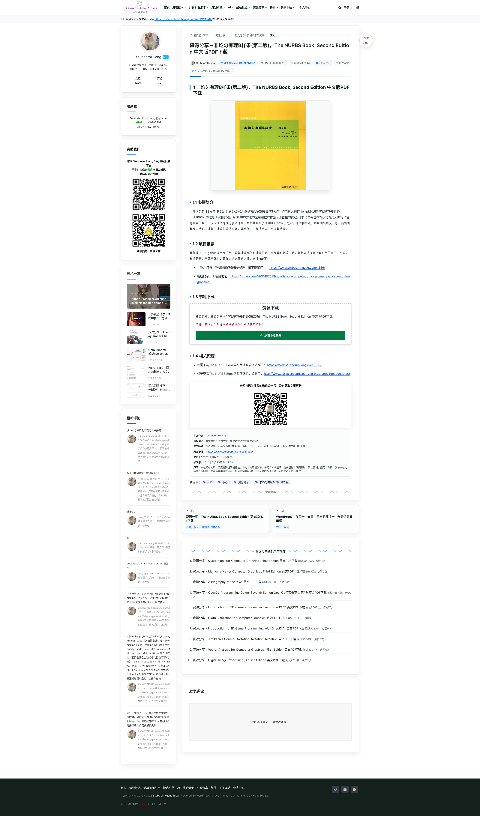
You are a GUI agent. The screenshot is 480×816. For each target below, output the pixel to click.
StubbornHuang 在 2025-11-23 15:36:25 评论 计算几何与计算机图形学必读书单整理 (154, 547)
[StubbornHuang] (150, 41)
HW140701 (154, 122)
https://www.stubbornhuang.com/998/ (294, 365)
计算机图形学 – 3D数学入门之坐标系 (159, 318)
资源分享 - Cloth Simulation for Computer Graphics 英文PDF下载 (238, 618)
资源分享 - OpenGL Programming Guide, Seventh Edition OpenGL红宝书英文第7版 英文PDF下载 (260, 592)
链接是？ (131, 511)
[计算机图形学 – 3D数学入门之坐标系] (136, 319)
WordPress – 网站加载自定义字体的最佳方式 (158, 371)
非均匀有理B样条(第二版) (222, 87)
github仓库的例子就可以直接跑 (144, 430)
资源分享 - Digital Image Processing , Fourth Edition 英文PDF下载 (239, 660)
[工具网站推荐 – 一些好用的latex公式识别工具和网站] (136, 391)
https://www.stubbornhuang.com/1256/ (297, 267)
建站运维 (242, 7)
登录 (347, 7)
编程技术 (178, 7)
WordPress (282, 527)
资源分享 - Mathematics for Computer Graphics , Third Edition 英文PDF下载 (246, 571)
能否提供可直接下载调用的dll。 (144, 472)
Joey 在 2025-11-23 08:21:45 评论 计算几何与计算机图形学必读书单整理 (154, 577)
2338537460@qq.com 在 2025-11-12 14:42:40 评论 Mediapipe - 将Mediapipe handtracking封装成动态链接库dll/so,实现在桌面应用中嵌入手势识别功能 (154, 616)
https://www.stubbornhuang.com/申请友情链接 (183, 19)
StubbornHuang (205, 62)
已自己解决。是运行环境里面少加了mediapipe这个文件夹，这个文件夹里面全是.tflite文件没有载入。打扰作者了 (148, 598)
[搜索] (340, 8)
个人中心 (304, 7)
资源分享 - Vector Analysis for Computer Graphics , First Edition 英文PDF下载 (247, 649)
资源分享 (258, 7)
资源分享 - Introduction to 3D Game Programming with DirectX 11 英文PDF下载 (248, 628)
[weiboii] (335, 789)
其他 (272, 7)
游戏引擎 (217, 7)
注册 (356, 7)
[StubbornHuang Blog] (141, 7)
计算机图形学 (197, 7)
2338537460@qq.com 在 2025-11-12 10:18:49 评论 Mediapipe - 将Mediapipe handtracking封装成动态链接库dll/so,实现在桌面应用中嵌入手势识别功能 (154, 692)
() (366, 40)
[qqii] (354, 789)
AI (229, 7)
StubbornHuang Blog (166, 795)
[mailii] (345, 789)
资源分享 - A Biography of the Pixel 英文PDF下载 (227, 582)
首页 (167, 7)
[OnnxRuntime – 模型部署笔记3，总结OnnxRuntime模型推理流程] (136, 355)
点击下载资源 (272, 335)
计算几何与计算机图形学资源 (240, 62)
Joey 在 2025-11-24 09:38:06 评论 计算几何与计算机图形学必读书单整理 (154, 521)
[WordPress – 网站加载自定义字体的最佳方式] (136, 373)
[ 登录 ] (265, 721)
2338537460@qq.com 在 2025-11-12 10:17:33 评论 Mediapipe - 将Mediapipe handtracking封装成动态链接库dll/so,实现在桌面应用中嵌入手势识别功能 (154, 739)
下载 (197, 93)
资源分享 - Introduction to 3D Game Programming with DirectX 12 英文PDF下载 (249, 607)
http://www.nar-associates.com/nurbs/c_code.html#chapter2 (307, 373)
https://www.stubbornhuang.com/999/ (230, 451)
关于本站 (286, 7)
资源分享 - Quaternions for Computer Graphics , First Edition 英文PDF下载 (245, 561)
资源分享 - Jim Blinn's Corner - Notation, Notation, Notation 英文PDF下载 (244, 639)
